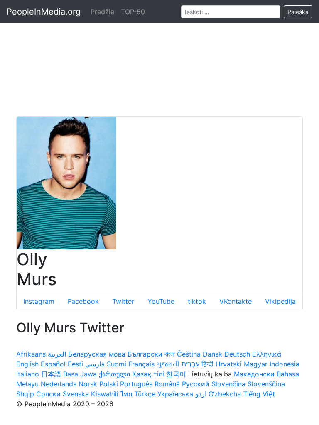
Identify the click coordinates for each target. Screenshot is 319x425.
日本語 (51, 374)
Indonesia (284, 364)
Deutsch (237, 354)
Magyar (255, 364)
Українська (175, 394)
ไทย (126, 394)
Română (167, 384)
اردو (200, 394)
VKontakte (235, 301)
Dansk (212, 354)
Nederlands (58, 384)
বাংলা (169, 354)
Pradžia (102, 11)
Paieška (298, 11)
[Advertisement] (159, 58)
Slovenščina (266, 384)
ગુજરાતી (168, 364)
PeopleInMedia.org (44, 12)
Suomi (116, 364)
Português (136, 384)
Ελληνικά (266, 354)
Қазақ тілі (148, 374)
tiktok (197, 301)
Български (145, 354)
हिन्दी (207, 364)
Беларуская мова (96, 354)
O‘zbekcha (225, 394)
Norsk (88, 384)
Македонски (254, 374)
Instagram (38, 301)
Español (53, 364)
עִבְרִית (190, 364)
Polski (108, 384)
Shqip (25, 394)
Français (141, 364)
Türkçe (144, 394)
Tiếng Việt (259, 394)
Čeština (189, 354)
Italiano (27, 374)
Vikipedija (280, 301)
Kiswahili (104, 394)
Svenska (76, 394)
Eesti (75, 364)
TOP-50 (133, 11)
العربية (57, 354)
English (27, 364)
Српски (48, 394)
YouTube (160, 301)
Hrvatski (229, 364)
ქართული (114, 374)
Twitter (123, 301)
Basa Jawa (80, 374)
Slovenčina (228, 384)
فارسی (95, 364)
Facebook (83, 301)
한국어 (176, 374)
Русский (195, 384)
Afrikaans (31, 354)
